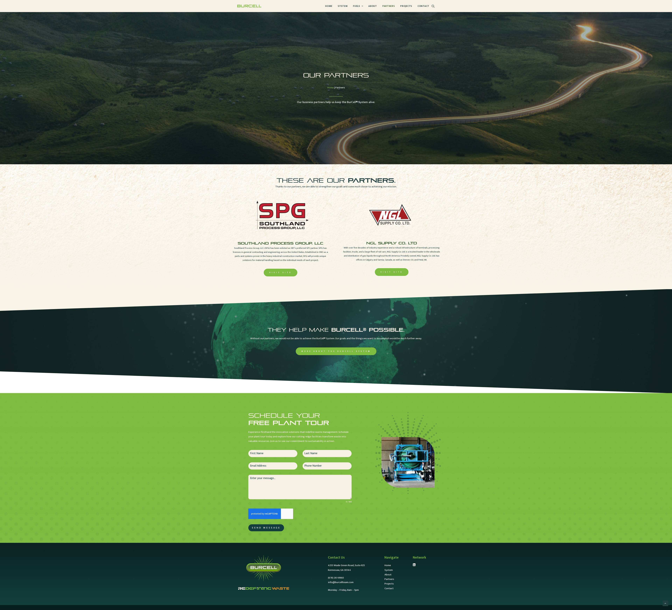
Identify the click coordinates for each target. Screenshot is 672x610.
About (372, 6)
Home (328, 6)
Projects (406, 6)
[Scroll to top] (665, 603)
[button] (433, 6)
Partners (388, 6)
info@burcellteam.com (341, 582)
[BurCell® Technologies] (249, 6)
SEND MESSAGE (266, 528)
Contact (423, 6)
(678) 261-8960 (336, 578)
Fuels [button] (356, 6)
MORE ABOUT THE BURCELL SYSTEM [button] (336, 351)
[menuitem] (329, 6)
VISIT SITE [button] (280, 272)
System (343, 6)
